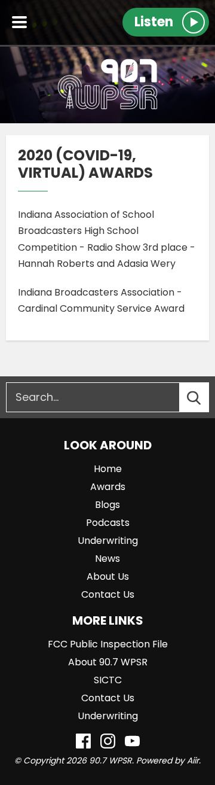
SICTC (108, 680)
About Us (108, 576)
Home (108, 469)
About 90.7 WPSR (108, 662)
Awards (107, 487)
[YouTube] (132, 741)
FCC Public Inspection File (108, 644)
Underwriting (108, 540)
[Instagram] (107, 741)
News (107, 558)
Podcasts (108, 523)
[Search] (204, 397)
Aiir (193, 760)
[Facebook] (83, 741)
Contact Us (107, 594)
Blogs (107, 505)
